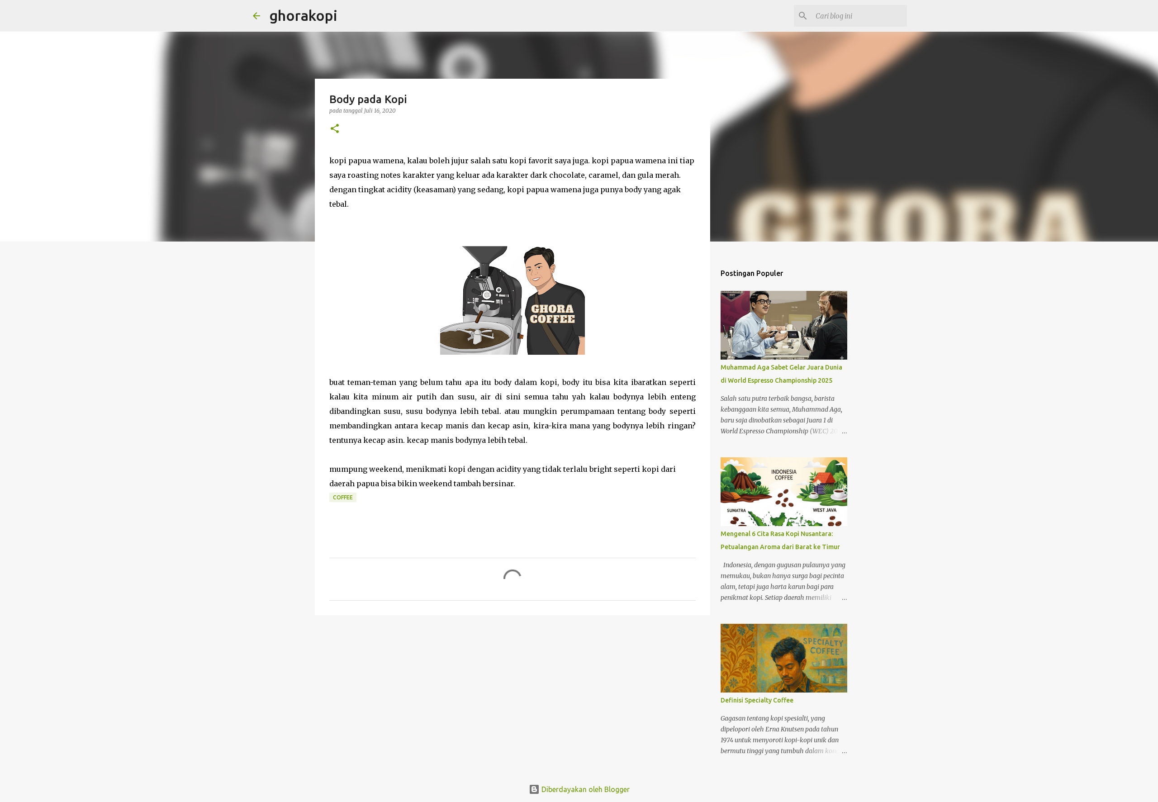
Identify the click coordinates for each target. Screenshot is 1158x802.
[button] (334, 129)
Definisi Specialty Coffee (757, 700)
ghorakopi (303, 15)
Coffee (343, 497)
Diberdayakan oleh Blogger (585, 789)
